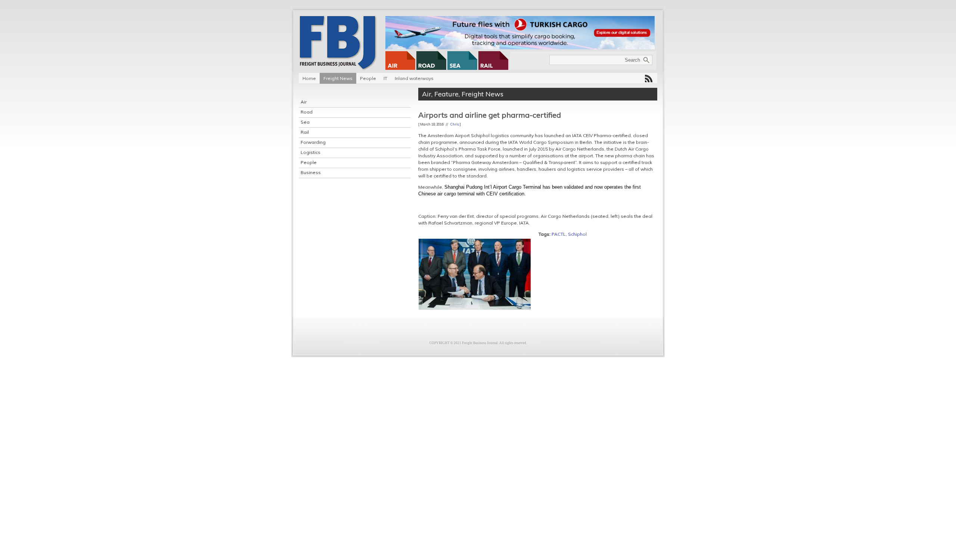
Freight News (338, 78)
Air (304, 102)
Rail (305, 132)
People (368, 78)
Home (309, 78)
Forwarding (313, 142)
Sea (305, 122)
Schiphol (577, 234)
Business (311, 172)
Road (307, 112)
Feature (446, 94)
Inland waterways (414, 78)
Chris (454, 124)
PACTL (559, 234)
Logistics (310, 152)
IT (385, 78)
